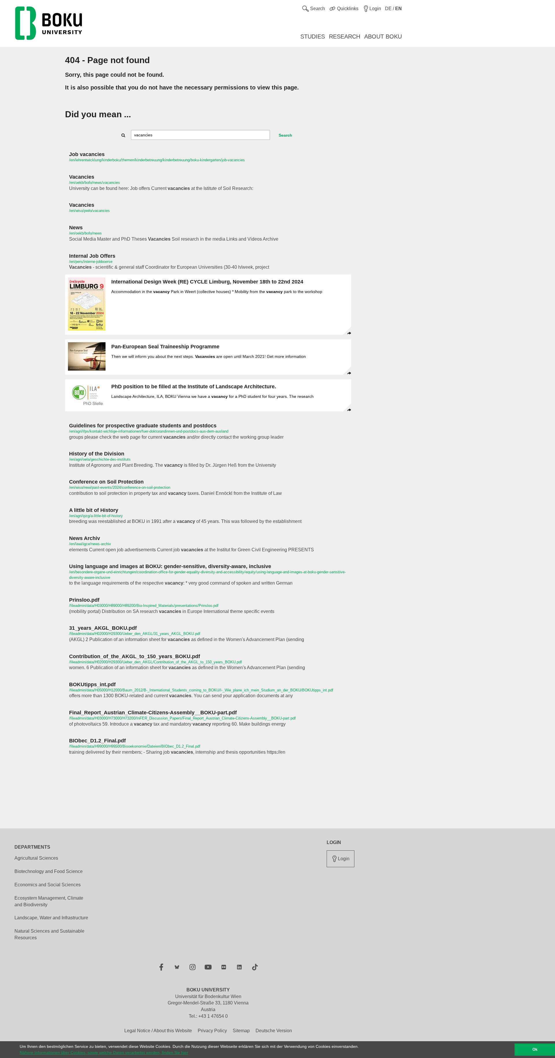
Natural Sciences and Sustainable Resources (49, 934)
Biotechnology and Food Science (48, 871)
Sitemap (241, 1030)
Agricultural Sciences (36, 858)
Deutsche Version (274, 1030)
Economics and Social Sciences (47, 884)
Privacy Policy (212, 1030)
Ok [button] (534, 1050)
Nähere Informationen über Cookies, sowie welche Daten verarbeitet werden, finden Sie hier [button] (104, 1052)
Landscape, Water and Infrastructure (51, 917)
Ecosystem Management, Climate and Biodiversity (48, 901)
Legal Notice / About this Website (158, 1030)
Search (285, 135)
